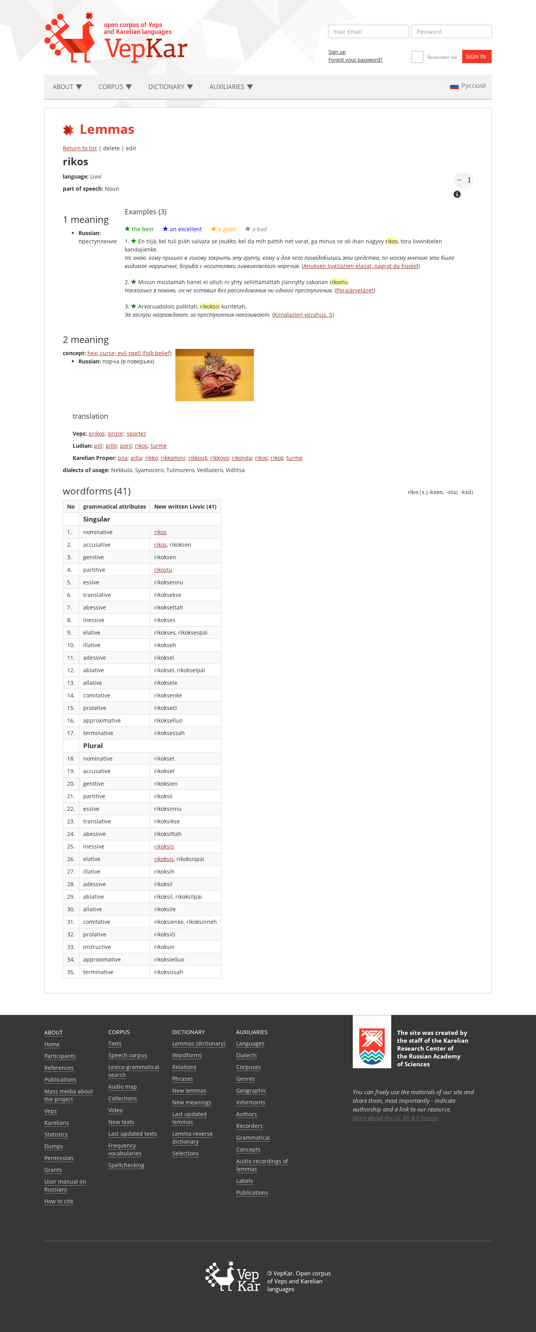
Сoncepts (248, 1149)
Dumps (53, 1146)
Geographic (251, 1090)
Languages (250, 1043)
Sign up (337, 51)
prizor (116, 433)
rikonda (242, 458)
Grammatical (253, 1137)
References (59, 1067)
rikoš (277, 458)
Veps (50, 1111)
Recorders (249, 1125)
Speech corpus (127, 1055)
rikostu (163, 569)
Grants (53, 1169)
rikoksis (164, 846)
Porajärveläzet (355, 290)
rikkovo (219, 458)
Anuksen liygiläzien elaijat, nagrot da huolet (360, 266)
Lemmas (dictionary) (198, 1043)
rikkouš (197, 458)
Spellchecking (126, 1165)
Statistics (56, 1134)
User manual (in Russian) (65, 1185)
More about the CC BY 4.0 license (395, 1118)
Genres (245, 1078)
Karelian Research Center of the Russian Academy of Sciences (433, 1052)
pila (123, 458)
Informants (250, 1102)
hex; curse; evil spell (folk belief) (129, 353)
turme (159, 445)
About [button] (64, 86)
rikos (141, 445)
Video (115, 1110)
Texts (115, 1043)
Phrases (182, 1078)
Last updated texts (132, 1133)
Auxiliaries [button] (228, 86)
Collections (122, 1098)
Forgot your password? (355, 59)
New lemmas (189, 1090)
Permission (58, 1158)
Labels (244, 1180)
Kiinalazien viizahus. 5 (303, 314)
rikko (151, 458)
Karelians (56, 1122)
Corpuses (248, 1067)
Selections (185, 1153)
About (53, 1032)
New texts (121, 1122)
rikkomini (173, 458)
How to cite (58, 1201)
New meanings (191, 1102)
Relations (184, 1067)
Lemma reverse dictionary (192, 1137)
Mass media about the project (68, 1095)
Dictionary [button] (167, 86)
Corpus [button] (111, 86)
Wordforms (187, 1055)
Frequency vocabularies (125, 1149)
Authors (246, 1114)
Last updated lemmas (189, 1118)
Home (52, 1044)
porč (126, 445)
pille (111, 445)
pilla (136, 458)
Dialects (246, 1055)
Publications (60, 1079)
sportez (136, 433)
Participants (60, 1056)
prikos (97, 433)
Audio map (122, 1086)
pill (98, 445)
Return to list (80, 148)
